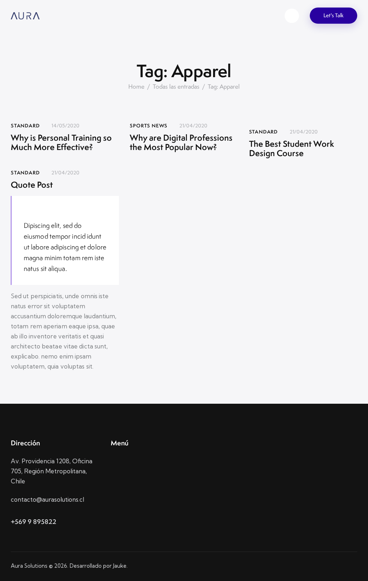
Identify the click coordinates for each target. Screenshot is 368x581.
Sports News (148, 125)
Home (136, 86)
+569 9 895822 (33, 522)
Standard (25, 125)
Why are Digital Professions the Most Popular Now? (181, 142)
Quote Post (32, 185)
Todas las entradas (176, 86)
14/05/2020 (65, 125)
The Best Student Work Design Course (291, 148)
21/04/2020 (193, 125)
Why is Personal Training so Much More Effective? (61, 142)
